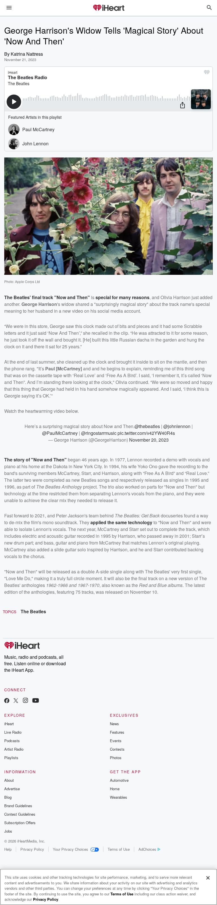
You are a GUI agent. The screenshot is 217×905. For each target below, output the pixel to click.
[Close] (208, 878)
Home (115, 788)
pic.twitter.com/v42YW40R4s (146, 433)
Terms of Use (119, 849)
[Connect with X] (16, 701)
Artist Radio (13, 749)
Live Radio (12, 732)
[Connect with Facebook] (6, 701)
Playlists (11, 757)
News (114, 723)
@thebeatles (147, 426)
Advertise (12, 788)
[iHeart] (108, 8)
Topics (9, 611)
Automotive (119, 780)
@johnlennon (176, 426)
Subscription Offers (20, 822)
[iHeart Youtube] (35, 701)
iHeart (9, 723)
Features (117, 732)
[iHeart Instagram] (25, 701)
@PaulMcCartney (60, 433)
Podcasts (12, 740)
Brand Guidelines (18, 805)
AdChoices (147, 849)
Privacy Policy (32, 849)
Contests (117, 749)
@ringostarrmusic (98, 433)
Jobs (8, 831)
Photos (115, 757)
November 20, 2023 (149, 440)
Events (115, 740)
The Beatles (33, 611)
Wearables (118, 797)
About (9, 780)
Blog (8, 797)
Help (8, 849)
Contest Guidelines (19, 814)
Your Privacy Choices (70, 849)
